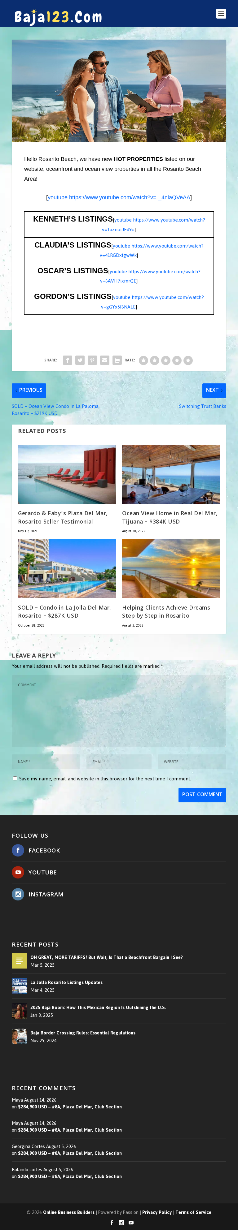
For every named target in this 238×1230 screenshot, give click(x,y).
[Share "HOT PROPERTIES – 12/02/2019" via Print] (117, 360)
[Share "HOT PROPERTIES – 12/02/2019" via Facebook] (67, 360)
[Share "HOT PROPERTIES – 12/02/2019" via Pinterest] (92, 360)
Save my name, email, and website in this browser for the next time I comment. (105, 778)
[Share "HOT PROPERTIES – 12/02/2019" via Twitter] (80, 360)
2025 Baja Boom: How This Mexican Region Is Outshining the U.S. (98, 1007)
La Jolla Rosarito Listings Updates (66, 982)
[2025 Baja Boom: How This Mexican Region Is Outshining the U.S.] (19, 1011)
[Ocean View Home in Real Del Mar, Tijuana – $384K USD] (171, 474)
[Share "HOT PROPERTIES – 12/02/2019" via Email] (105, 360)
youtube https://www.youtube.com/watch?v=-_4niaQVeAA (119, 197)
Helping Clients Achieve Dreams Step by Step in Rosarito (166, 613)
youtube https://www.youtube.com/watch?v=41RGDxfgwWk (152, 250)
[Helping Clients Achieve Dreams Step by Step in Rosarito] (171, 568)
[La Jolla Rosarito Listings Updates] (19, 986)
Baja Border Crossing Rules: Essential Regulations (82, 1033)
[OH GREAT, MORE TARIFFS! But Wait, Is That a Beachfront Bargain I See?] (19, 961)
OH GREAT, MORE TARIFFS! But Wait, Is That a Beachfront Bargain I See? (106, 957)
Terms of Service (193, 1212)
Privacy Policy (157, 1212)
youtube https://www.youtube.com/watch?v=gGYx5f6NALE (152, 302)
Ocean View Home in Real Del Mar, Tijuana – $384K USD (170, 518)
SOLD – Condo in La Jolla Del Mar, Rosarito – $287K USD (64, 613)
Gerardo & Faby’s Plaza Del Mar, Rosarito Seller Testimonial (63, 518)
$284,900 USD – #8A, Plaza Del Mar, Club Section (70, 1106)
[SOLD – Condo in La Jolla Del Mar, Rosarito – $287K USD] (67, 568)
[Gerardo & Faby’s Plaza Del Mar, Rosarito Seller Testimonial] (67, 474)
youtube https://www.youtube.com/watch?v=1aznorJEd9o (153, 224)
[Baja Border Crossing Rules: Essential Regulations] (19, 1036)
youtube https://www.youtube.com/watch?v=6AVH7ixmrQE (150, 276)
